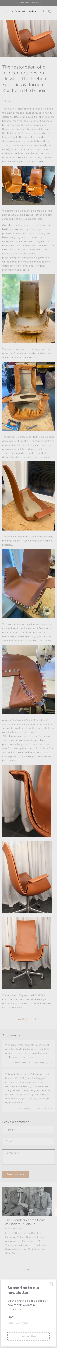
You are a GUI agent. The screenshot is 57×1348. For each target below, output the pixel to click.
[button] (6, 11)
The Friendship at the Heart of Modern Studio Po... (25, 1222)
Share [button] (8, 101)
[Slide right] (35, 1270)
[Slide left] (22, 1270)
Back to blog (30, 1019)
